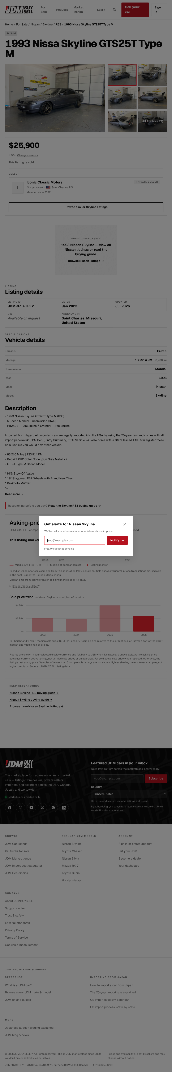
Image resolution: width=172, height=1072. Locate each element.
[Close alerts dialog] (125, 524)
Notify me (117, 540)
